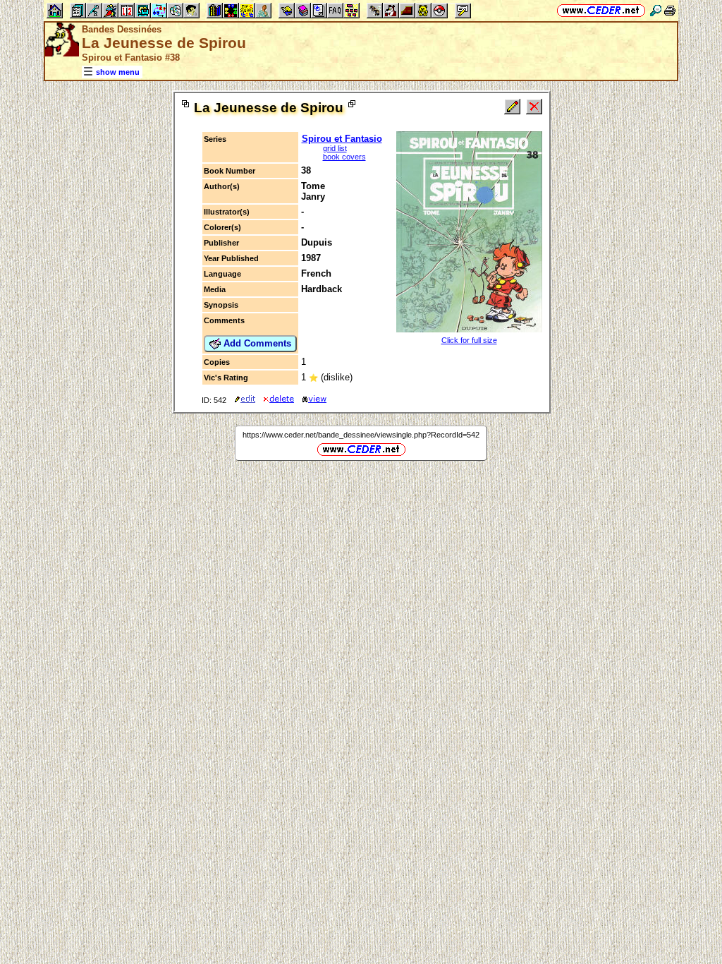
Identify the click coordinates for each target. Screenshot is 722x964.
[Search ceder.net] (655, 10)
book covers (344, 156)
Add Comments (256, 343)
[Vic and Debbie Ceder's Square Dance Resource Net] (601, 10)
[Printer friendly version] (669, 10)
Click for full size (469, 340)
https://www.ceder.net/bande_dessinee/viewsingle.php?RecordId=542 (361, 434)
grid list (335, 148)
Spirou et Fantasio (342, 138)
